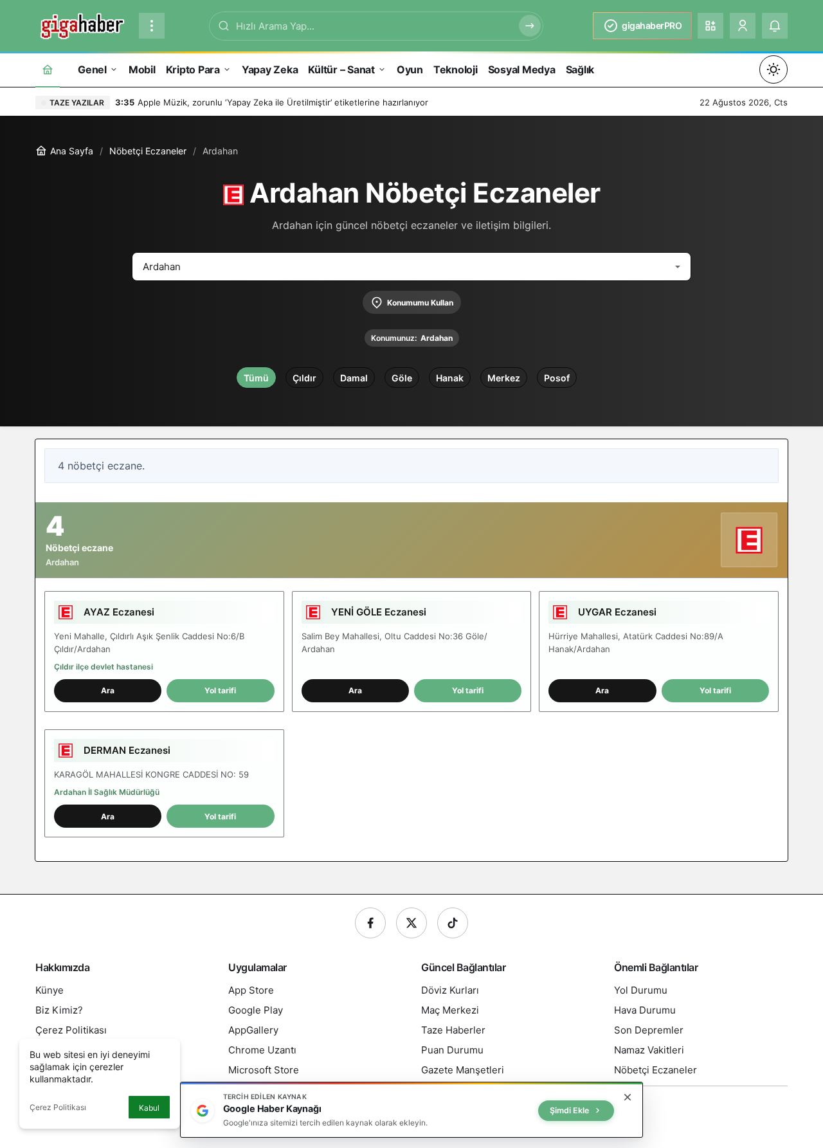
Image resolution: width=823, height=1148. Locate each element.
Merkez (503, 377)
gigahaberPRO (652, 25)
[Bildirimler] (775, 26)
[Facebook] (370, 922)
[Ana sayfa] (47, 69)
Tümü (256, 377)
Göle (402, 377)
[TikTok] (452, 922)
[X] (411, 922)
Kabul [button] (149, 1108)
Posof (557, 377)
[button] (710, 26)
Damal (354, 377)
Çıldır (304, 377)
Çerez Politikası (58, 1107)
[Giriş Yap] (742, 26)
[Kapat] (627, 1097)
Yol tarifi (220, 690)
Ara (107, 690)
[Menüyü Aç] (152, 26)
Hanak (450, 377)
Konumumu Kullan (420, 302)
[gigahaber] (82, 24)
